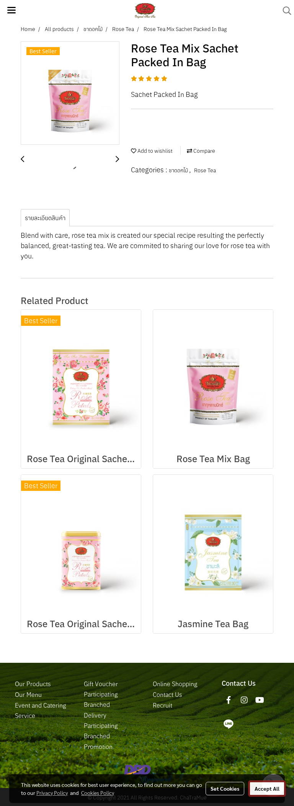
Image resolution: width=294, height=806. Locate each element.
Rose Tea (205, 170)
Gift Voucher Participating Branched (101, 694)
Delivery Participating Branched (101, 725)
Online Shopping (175, 684)
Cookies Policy (97, 792)
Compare (203, 150)
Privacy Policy (52, 792)
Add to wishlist (154, 150)
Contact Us (167, 694)
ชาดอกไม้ (179, 170)
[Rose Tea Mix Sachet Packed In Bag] (70, 93)
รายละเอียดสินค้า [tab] (45, 218)
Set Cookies (225, 788)
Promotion (98, 746)
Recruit (162, 705)
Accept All (267, 788)
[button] (284, 11)
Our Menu (28, 694)
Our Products (33, 684)
